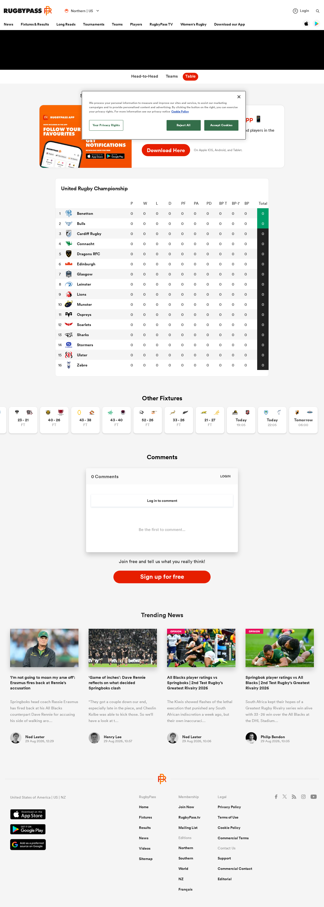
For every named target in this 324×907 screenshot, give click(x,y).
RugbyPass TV (161, 24)
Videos (144, 848)
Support (224, 858)
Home (144, 806)
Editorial (225, 878)
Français (185, 889)
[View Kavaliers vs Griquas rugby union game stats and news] (303, 420)
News (8, 24)
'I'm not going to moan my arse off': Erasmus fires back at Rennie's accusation (42, 683)
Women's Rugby (193, 24)
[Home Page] (28, 10)
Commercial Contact (235, 868)
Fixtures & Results (35, 24)
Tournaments (93, 24)
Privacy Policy (229, 806)
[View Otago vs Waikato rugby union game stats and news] (85, 420)
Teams (117, 24)
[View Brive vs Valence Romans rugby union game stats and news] (23, 420)
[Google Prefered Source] (57, 845)
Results (145, 827)
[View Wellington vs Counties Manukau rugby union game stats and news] (241, 420)
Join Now (186, 806)
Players (136, 24)
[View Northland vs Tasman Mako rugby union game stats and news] (272, 420)
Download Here (166, 150)
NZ (181, 878)
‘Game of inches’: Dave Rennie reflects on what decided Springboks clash (117, 683)
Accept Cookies (221, 125)
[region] (164, 115)
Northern (185, 847)
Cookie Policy (229, 827)
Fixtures (145, 817)
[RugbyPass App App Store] (57, 815)
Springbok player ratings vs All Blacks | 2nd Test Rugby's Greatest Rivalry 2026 (278, 683)
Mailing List (187, 827)
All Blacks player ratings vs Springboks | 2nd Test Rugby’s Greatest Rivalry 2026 (195, 683)
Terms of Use (228, 817)
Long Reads (65, 24)
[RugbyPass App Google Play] (57, 830)
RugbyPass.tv (189, 817)
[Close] (239, 96)
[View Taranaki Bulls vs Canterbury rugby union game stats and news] (54, 420)
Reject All (184, 125)
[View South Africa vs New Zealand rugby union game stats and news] (179, 420)
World (183, 868)
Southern (185, 858)
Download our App (229, 24)
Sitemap (146, 858)
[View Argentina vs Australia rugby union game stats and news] (210, 420)
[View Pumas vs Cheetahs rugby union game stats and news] (147, 420)
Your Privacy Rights (106, 125)
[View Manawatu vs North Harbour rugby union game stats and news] (116, 420)
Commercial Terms (233, 838)
